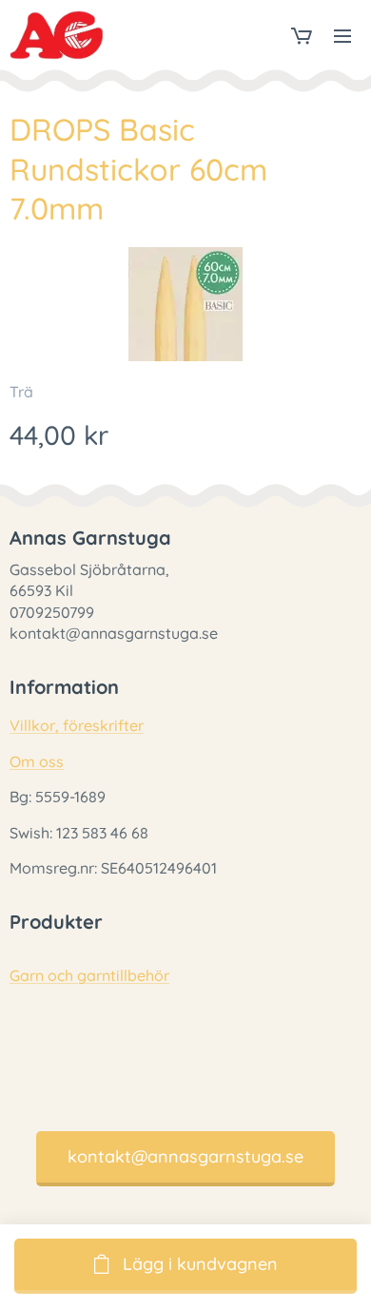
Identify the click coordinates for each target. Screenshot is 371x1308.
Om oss (37, 761)
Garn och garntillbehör (89, 975)
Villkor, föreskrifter (77, 725)
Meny (342, 35)
